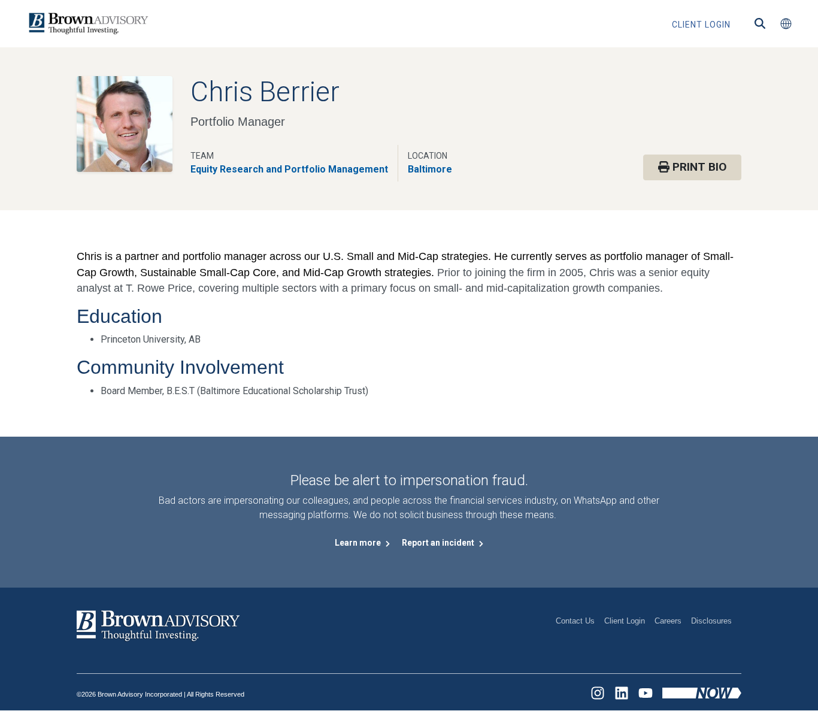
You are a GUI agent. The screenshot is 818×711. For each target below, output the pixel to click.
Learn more (359, 542)
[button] (785, 24)
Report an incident (439, 542)
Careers (668, 620)
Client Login (624, 620)
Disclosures (711, 620)
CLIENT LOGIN (701, 24)
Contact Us (575, 620)
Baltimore (430, 169)
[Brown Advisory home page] (86, 24)
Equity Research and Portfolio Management (289, 169)
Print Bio (697, 167)
